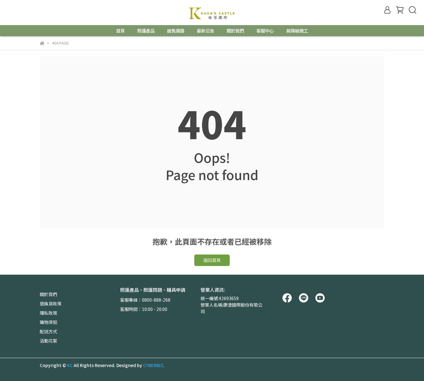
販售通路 (175, 31)
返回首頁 (212, 260)
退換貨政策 (50, 303)
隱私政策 (48, 313)
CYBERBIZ (153, 365)
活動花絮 (48, 341)
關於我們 (235, 31)
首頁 (120, 31)
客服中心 (265, 31)
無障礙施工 (297, 31)
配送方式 (48, 331)
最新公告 (205, 31)
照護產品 (146, 31)
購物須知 (48, 322)
